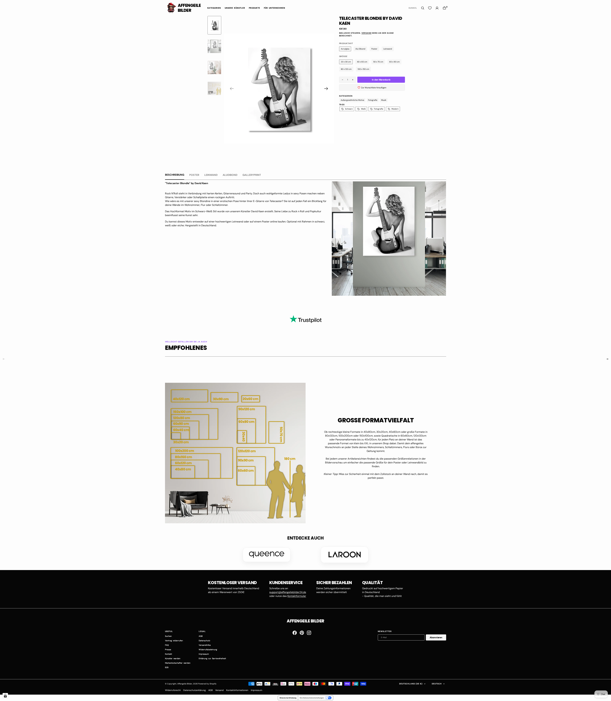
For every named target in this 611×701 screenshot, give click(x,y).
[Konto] (437, 8)
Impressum (256, 690)
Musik (383, 100)
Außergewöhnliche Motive (352, 100)
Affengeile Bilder (184, 683)
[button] (444, 8)
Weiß (363, 109)
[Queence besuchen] (266, 555)
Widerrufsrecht (173, 690)
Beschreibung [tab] (174, 174)
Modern (395, 109)
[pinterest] (302, 633)
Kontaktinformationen (237, 690)
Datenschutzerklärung (194, 690)
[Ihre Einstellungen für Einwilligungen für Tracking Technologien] (5, 695)
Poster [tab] (194, 175)
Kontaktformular (296, 596)
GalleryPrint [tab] (251, 175)
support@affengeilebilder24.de (287, 592)
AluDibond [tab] (230, 175)
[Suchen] (422, 8)
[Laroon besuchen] (344, 555)
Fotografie (372, 100)
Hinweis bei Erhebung (288, 698)
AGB (210, 690)
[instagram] (309, 633)
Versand (366, 33)
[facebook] (294, 633)
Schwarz (349, 109)
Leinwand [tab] (211, 175)
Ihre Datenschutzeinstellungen (312, 698)
